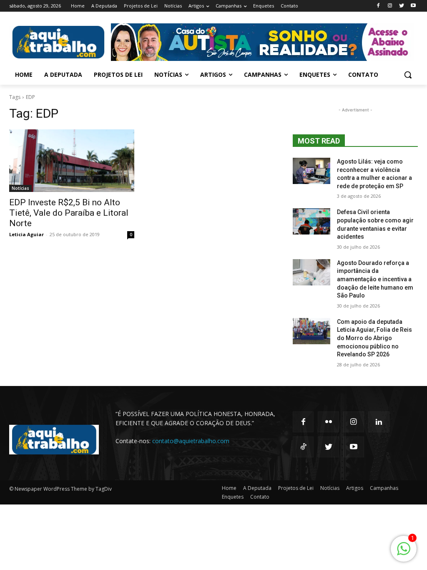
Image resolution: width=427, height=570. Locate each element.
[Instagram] (390, 6)
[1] (403, 553)
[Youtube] (413, 6)
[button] (408, 75)
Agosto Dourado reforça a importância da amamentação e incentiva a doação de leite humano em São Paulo (375, 279)
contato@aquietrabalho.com (190, 441)
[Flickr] (328, 421)
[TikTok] (303, 446)
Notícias (20, 188)
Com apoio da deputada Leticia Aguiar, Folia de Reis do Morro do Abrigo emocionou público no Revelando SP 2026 (374, 338)
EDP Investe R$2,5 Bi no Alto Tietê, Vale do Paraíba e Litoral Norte (68, 212)
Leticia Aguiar (26, 234)
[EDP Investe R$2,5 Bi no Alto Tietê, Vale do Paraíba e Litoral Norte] (71, 160)
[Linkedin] (378, 421)
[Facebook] (378, 6)
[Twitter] (401, 6)
